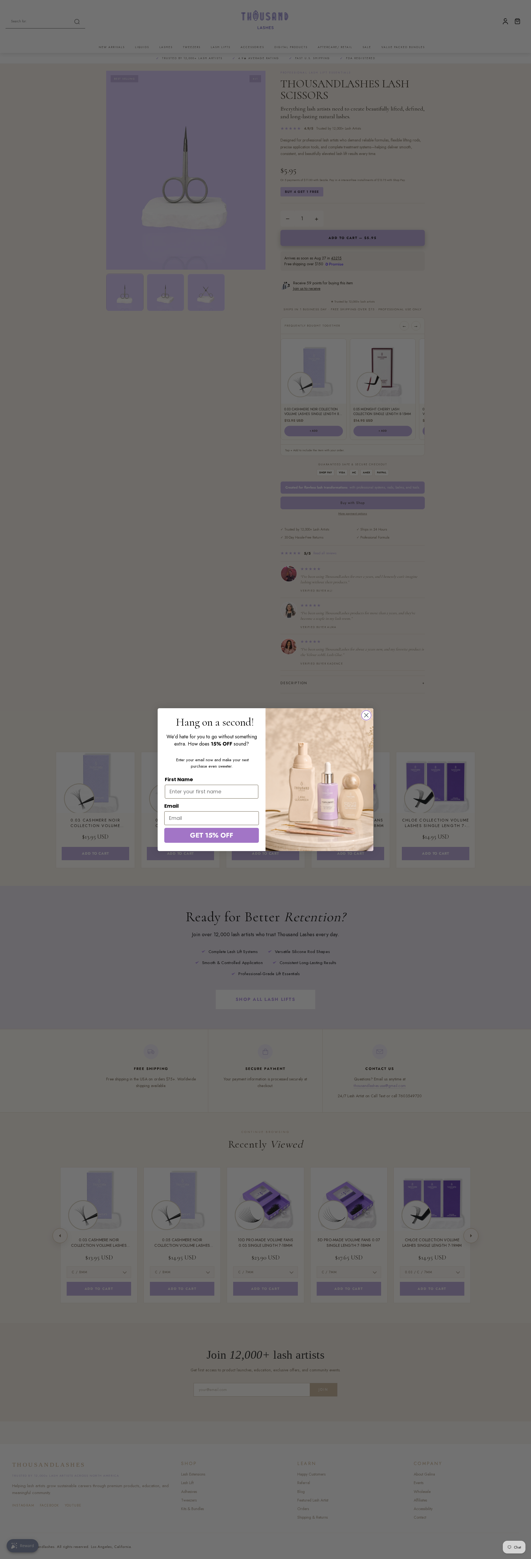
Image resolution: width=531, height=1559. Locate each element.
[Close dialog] (366, 715)
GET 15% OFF (211, 835)
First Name (179, 779)
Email (171, 805)
